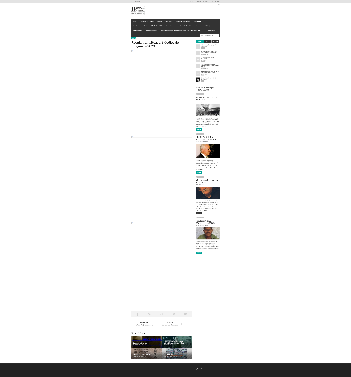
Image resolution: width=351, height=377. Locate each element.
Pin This (174, 314)
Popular (200, 41)
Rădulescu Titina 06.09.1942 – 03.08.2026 (205, 222)
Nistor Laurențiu (205, 101)
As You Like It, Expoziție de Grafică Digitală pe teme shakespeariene (209, 52)
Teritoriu (151, 21)
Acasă (133, 22)
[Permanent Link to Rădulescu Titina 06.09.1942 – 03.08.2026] (208, 233)
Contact (217, 1)
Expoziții (159, 21)
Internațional (196, 22)
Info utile (204, 1)
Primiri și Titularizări (155, 26)
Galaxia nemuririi (137, 30)
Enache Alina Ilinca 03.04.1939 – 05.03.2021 (209, 78)
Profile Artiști (187, 26)
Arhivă (211, 1)
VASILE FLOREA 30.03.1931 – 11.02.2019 (208, 58)
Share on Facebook (137, 314)
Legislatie (199, 1)
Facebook (215, 41)
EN (216, 4)
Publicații (178, 26)
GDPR (206, 26)
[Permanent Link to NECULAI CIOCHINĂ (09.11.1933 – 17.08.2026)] (208, 151)
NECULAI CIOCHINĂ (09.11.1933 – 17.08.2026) (206, 138)
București (143, 21)
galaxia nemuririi (199, 94)
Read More (199, 129)
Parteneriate (198, 26)
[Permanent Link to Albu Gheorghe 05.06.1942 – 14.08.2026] (208, 193)
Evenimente (167, 22)
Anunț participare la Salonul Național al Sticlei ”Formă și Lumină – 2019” (210, 65)
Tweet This (150, 314)
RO (219, 4)
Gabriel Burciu (200, 368)
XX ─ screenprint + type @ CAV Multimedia (208, 45)
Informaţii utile (211, 30)
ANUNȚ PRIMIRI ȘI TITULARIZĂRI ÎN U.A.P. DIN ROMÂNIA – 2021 (210, 72)
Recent (207, 41)
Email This (186, 314)
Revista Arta (169, 26)
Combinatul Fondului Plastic (140, 26)
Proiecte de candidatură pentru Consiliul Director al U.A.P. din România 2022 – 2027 (182, 30)
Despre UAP (191, 1)
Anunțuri (134, 38)
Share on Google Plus (162, 314)
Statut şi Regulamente (151, 30)
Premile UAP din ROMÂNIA (182, 22)
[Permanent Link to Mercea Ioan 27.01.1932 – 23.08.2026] (208, 110)
